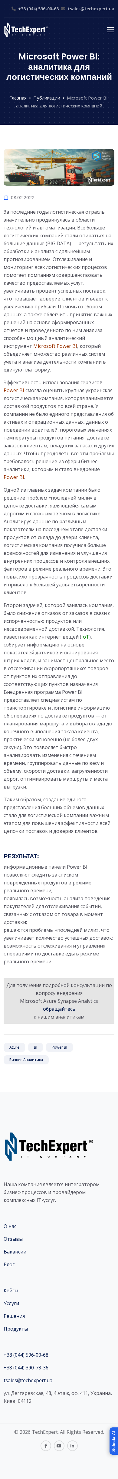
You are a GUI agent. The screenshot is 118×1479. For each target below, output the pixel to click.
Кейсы (11, 1290)
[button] (114, 1441)
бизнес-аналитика (26, 1059)
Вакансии (15, 1251)
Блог (9, 1264)
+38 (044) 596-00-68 (38, 9)
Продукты (16, 1328)
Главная (18, 98)
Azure (14, 1047)
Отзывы (13, 1239)
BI (35, 1047)
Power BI (14, 390)
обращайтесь (59, 1009)
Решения (14, 1316)
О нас (10, 1226)
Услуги (11, 1303)
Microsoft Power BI (55, 346)
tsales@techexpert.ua (91, 9)
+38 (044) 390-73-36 (26, 1367)
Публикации (46, 98)
